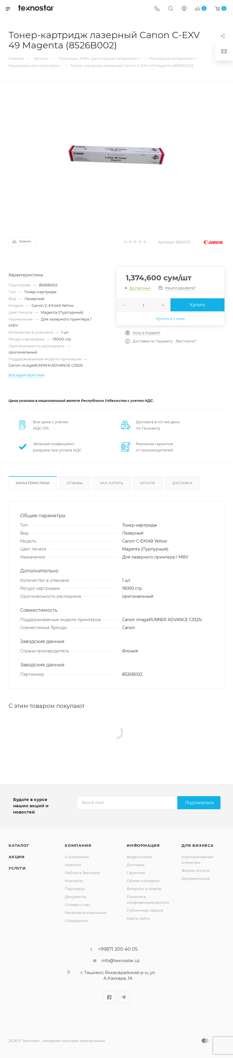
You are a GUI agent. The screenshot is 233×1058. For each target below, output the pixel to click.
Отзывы (75, 483)
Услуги (17, 868)
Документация (196, 878)
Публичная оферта (145, 910)
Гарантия (136, 872)
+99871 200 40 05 (118, 949)
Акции (17, 856)
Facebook (109, 997)
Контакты (74, 880)
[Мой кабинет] (184, 9)
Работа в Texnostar (82, 872)
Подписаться (199, 802)
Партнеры (75, 888)
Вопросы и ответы (144, 888)
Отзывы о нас (77, 904)
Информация (143, 845)
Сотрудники (76, 920)
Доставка (182, 483)
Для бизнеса (198, 845)
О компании (77, 856)
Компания (78, 845)
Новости (73, 864)
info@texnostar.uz (120, 960)
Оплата (147, 483)
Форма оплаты (196, 870)
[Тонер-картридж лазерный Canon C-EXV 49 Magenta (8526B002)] (116, 155)
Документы (75, 896)
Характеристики (33, 483)
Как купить (111, 483)
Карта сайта (138, 918)
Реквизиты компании (86, 912)
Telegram (124, 997)
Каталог (19, 845)
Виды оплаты (139, 856)
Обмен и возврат (143, 880)
